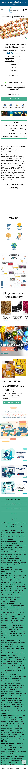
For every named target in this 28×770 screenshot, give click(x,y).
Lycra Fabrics (17, 561)
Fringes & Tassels (16, 747)
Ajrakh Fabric (6, 584)
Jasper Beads (6, 724)
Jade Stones (12, 717)
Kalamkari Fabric (13, 573)
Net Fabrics (19, 558)
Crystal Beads (12, 655)
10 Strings (14, 64)
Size (14, 67)
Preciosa (4, 709)
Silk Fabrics (5, 552)
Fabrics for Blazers (17, 621)
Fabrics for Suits (13, 636)
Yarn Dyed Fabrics (14, 644)
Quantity (14, 75)
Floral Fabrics (21, 586)
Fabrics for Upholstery (17, 612)
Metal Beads (17, 664)
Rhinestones (19, 704)
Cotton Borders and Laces (16, 756)
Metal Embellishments (9, 698)
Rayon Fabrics (7, 548)
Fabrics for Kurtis (17, 608)
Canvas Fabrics (7, 565)
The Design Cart (13, 499)
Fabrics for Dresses (8, 610)
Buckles (11, 687)
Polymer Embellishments (17, 694)
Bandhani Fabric (13, 578)
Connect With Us (13, 509)
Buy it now (14, 99)
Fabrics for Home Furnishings (12, 614)
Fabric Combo (19, 646)
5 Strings (18, 60)
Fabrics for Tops (13, 606)
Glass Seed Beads (14, 653)
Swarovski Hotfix (15, 709)
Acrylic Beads (20, 657)
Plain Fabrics (21, 588)
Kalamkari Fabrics (7, 537)
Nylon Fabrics (6, 561)
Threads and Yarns (8, 750)
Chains (22, 696)
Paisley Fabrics (18, 593)
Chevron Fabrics (7, 595)
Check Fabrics (18, 591)
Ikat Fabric (19, 569)
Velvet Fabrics (13, 556)
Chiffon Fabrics (17, 550)
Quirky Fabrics (13, 599)
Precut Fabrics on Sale (9, 649)
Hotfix (12, 704)
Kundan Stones (12, 737)
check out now (11, 402)
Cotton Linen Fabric (15, 535)
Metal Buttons (14, 674)
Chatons (16, 707)
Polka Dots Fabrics (9, 588)
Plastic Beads (6, 659)
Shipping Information (14, 125)
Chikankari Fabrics (8, 576)
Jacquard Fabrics (14, 554)
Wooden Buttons (7, 683)
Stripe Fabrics (6, 593)
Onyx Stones (14, 719)
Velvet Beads (19, 668)
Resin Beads (17, 659)
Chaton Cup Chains (15, 700)
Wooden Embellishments (10, 711)
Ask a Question (14, 133)
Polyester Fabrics (7, 558)
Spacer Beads (12, 735)
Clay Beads (11, 662)
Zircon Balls (12, 730)
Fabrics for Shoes (7, 627)
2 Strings (9, 60)
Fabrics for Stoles (15, 629)
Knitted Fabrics (6, 646)
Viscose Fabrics (20, 546)
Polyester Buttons (15, 681)
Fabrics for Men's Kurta (9, 631)
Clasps (3, 730)
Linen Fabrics (18, 548)
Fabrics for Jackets (8, 623)
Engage (13, 514)
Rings (22, 707)
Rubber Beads (6, 664)
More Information (13, 504)
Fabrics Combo (16, 530)
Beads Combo (6, 672)
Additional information (14, 137)
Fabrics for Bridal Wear (9, 616)
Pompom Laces (7, 760)
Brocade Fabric (16, 580)
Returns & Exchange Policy (14, 129)
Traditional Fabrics (8, 601)
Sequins (4, 694)
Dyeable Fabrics (14, 642)
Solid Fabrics (7, 591)
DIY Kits (5, 741)
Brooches (5, 689)
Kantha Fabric (6, 582)
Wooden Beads (18, 666)
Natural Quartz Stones (9, 726)
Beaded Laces (15, 762)
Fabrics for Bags (18, 625)
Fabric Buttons (13, 685)
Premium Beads (7, 539)
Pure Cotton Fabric (8, 533)
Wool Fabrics (6, 550)
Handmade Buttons (8, 677)
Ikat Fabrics (20, 537)
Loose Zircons (6, 707)
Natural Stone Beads (15, 722)
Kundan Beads (6, 666)
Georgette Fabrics (15, 543)
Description (14, 122)
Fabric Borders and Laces (11, 758)
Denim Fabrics (6, 567)
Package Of (14, 57)
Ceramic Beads (7, 668)
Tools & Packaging (19, 739)
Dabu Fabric (17, 582)
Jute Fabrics (18, 565)
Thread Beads (6, 670)
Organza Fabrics (7, 546)
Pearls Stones (18, 724)
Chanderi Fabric (7, 571)
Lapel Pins (13, 689)
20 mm (14, 71)
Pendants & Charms (14, 728)
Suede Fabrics (6, 563)
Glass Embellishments (10, 696)
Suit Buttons (21, 677)
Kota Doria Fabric (18, 584)
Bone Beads (21, 662)
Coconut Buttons (8, 679)
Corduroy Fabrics (19, 563)
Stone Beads (17, 670)
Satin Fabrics (15, 552)
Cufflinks (18, 687)
